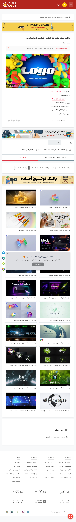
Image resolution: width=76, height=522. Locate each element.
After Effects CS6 (58, 99)
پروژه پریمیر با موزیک (65, 466)
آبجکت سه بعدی (49, 477)
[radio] (19, 121)
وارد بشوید (50, 437)
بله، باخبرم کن (38, 264)
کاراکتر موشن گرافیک (65, 474)
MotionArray (56, 91)
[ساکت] (65, 86)
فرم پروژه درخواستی (14, 470)
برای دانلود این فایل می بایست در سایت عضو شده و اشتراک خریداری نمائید (46, 149)
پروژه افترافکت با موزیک (64, 462)
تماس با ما (17, 466)
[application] (38, 71)
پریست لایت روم (49, 462)
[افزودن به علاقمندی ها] (8, 48)
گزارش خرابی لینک (20, 157)
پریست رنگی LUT (49, 470)
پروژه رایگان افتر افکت (31, 462)
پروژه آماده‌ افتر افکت (61, 48)
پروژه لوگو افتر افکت (21, 167)
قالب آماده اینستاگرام (65, 477)
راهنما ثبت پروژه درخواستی (12, 474)
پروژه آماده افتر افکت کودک (61, 167)
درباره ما (17, 462)
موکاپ (52, 474)
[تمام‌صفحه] (68, 86)
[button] (38, 71)
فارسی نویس (33, 477)
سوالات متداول (16, 481)
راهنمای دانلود (16, 477)
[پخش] (8, 86)
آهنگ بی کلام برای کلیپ (30, 470)
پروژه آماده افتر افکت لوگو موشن (40, 167)
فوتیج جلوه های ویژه (65, 470)
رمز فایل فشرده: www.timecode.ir (56, 157)
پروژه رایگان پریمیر (32, 466)
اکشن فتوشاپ (50, 466)
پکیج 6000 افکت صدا (31, 474)
